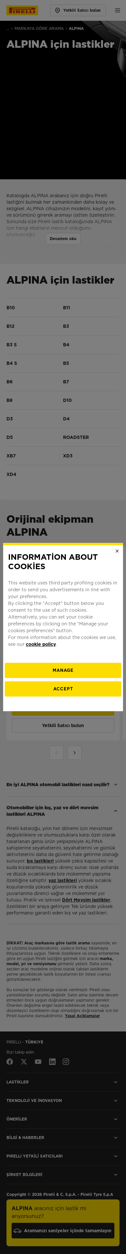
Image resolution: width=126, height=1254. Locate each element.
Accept (63, 688)
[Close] (117, 551)
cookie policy (41, 644)
